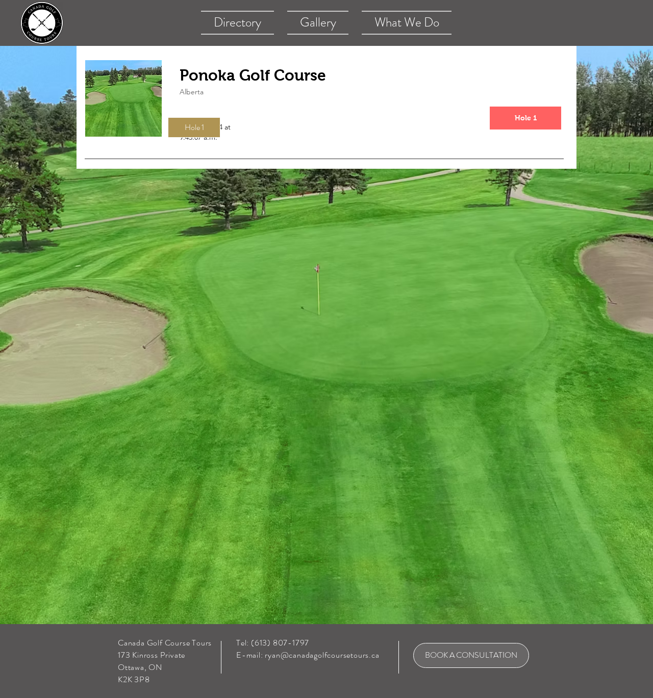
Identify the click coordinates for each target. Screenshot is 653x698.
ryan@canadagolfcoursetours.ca (322, 655)
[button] (194, 127)
